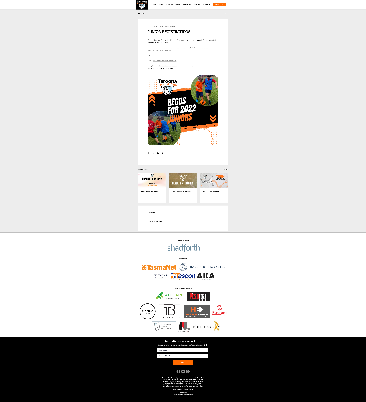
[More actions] (217, 26)
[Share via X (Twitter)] (153, 153)
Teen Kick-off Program (210, 191)
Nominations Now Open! (150, 191)
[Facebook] (178, 371)
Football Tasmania (178, 394)
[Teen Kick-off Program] (214, 180)
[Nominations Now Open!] (152, 180)
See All (226, 169)
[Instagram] (188, 371)
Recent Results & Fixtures (181, 191)
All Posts (141, 13)
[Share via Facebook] (149, 153)
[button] (169, 5)
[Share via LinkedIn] (158, 153)
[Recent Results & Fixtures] (183, 180)
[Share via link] (163, 153)
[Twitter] (183, 371)
